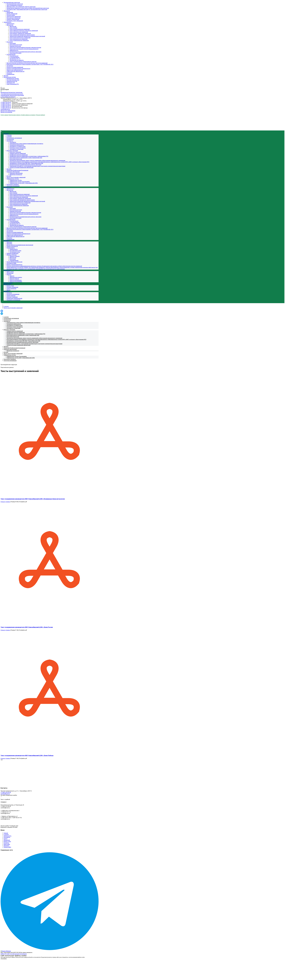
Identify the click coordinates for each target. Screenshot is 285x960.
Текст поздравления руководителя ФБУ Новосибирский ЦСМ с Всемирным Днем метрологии (33, 499)
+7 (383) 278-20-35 (6, 108)
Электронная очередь (14, 115)
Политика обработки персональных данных (13, 822)
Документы (7, 837)
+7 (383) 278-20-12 (6, 106)
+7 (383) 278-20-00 (6, 102)
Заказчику (6, 845)
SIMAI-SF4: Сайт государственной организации (14, 954)
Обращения (7, 840)
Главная (6, 833)
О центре (6, 834)
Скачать (8, 501)
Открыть (3, 501)
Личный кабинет (40, 115)
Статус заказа (4, 115)
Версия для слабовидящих (8, 110)
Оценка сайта (7, 847)
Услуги (5, 838)
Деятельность (7, 836)
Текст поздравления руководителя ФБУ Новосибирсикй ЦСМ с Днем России (27, 627)
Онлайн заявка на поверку (28, 115)
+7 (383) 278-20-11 (6, 103)
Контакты (6, 843)
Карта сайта (7, 844)
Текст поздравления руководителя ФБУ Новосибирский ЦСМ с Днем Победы (27, 755)
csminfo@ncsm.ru (5, 109)
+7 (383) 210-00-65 (6, 105)
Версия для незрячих (6, 112)
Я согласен (3, 958)
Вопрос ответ (7, 841)
